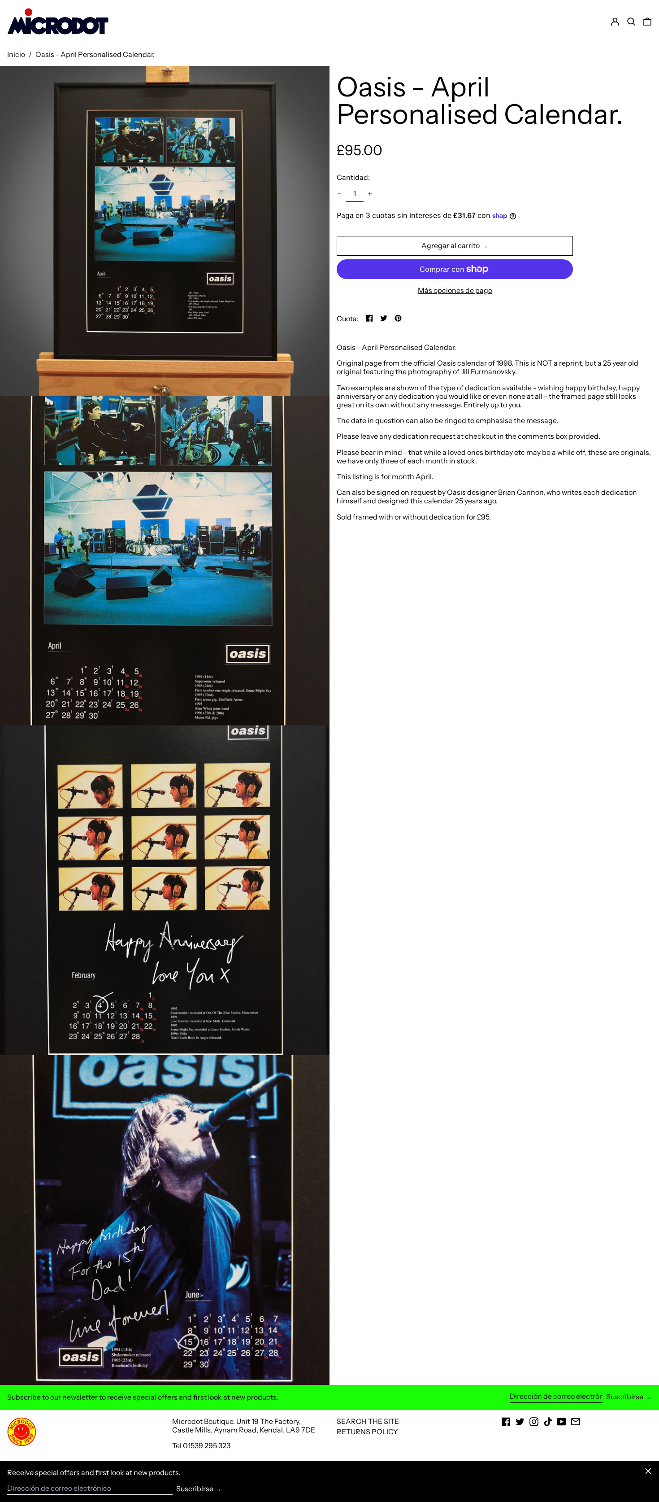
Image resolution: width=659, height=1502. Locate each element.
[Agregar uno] (370, 194)
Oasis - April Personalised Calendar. (95, 54)
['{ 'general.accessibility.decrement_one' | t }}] (339, 194)
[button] (647, 21)
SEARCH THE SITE (368, 1421)
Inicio (16, 54)
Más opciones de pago (455, 290)
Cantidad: (353, 177)
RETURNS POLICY (367, 1431)
